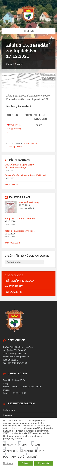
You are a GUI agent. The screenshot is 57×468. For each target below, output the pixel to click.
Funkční (23, 445)
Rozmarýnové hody (29, 202)
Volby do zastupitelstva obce (20, 218)
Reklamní (26, 451)
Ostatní (40, 451)
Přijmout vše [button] (43, 463)
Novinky (19, 64)
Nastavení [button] (8, 463)
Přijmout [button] (25, 463)
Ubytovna (7, 415)
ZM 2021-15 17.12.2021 (14, 129)
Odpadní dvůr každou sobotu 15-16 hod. (26, 175)
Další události (12, 243)
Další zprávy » (12, 184)
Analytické (10, 451)
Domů (9, 64)
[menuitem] (28, 275)
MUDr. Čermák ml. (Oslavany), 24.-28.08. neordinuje (20, 166)
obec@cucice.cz (18, 353)
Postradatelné (13, 457)
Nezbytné (9, 445)
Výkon (35, 445)
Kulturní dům (9, 410)
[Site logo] (28, 22)
